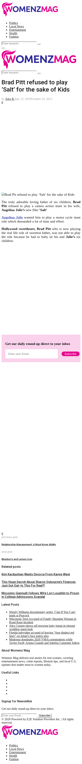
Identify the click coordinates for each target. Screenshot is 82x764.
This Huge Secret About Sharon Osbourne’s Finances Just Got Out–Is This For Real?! (39, 583)
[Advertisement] (41, 148)
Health (13, 33)
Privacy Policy (18, 686)
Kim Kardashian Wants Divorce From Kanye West (36, 574)
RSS (12, 693)
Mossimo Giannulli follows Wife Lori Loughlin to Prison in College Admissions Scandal (40, 595)
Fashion (14, 36)
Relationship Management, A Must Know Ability (29, 544)
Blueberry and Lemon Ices (17, 559)
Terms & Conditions (21, 690)
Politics (13, 23)
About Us (15, 680)
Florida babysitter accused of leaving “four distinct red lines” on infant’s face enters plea (41, 634)
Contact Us (16, 683)
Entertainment (17, 29)
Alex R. (10, 98)
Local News (16, 26)
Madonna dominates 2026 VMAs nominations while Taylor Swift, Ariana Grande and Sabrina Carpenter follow (44, 641)
